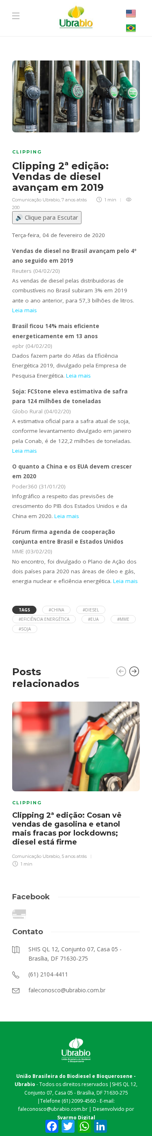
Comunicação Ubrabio (36, 200)
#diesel (91, 610)
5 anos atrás (74, 856)
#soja (25, 629)
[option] (76, 783)
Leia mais (24, 310)
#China (56, 610)
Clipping (27, 152)
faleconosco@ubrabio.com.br (53, 1109)
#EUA (93, 619)
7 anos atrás (74, 200)
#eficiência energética (44, 619)
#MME (123, 619)
